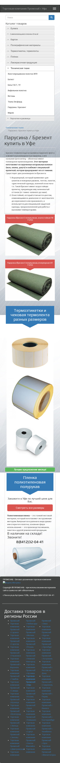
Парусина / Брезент (17, 107)
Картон (14, 39)
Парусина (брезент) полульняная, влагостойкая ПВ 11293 (30, 219)
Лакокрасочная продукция (24, 62)
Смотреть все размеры (30, 507)
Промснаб (15, 621)
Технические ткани (20, 68)
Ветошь (11, 96)
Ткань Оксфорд (15, 101)
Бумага (14, 28)
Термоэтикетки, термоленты (25, 51)
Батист (11, 79)
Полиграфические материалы (25, 45)
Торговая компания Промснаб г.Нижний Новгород (30, 656)
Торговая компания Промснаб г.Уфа (24, 8)
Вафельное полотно (17, 90)
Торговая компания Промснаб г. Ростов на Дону (47, 667)
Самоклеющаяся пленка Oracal (24, 34)
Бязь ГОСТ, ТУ (14, 85)
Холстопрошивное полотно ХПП (22, 74)
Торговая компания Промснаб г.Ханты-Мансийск (30, 740)
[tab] (30, 28)
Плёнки (14, 56)
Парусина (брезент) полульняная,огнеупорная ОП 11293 (30, 264)
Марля (11, 113)
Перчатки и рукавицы (20, 118)
